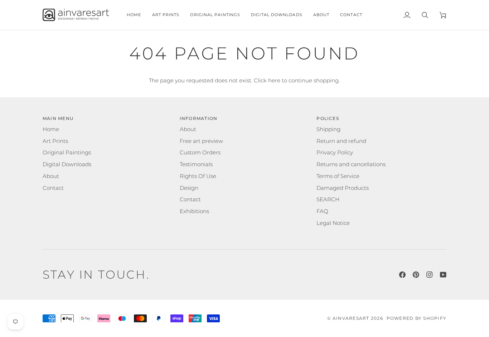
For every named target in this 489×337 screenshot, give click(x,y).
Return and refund (341, 141)
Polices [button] (327, 118)
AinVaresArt (351, 318)
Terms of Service (337, 176)
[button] (166, 15)
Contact (53, 188)
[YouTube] (443, 274)
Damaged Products (342, 188)
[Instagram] (429, 274)
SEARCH (327, 199)
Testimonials (196, 164)
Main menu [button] (58, 118)
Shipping (328, 129)
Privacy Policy (334, 152)
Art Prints (55, 141)
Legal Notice (333, 223)
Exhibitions (194, 211)
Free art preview (201, 141)
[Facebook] (402, 274)
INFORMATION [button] (199, 118)
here (274, 80)
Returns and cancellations (351, 164)
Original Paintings (67, 152)
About (51, 176)
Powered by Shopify (416, 318)
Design (189, 188)
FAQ (322, 211)
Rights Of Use (198, 176)
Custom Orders (200, 152)
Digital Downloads (67, 164)
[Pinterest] (416, 274)
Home (51, 129)
